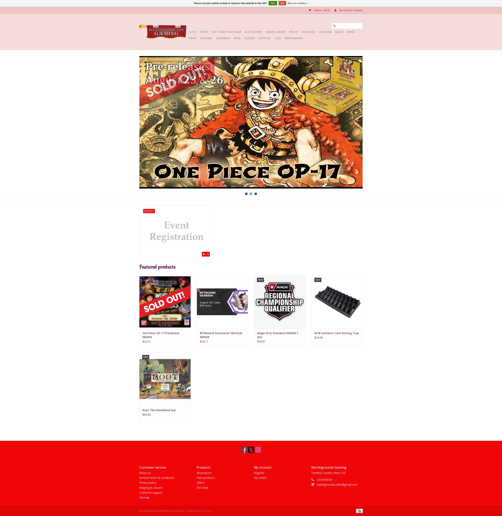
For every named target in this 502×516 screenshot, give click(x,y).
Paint (192, 38)
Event (204, 32)
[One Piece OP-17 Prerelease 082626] (165, 302)
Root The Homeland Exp (159, 410)
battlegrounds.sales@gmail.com (337, 484)
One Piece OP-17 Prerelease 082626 (160, 335)
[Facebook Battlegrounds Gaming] (244, 450)
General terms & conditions (156, 478)
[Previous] (147, 123)
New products (206, 478)
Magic (339, 32)
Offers (201, 482)
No (282, 3)
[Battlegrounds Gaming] (163, 32)
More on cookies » (298, 3)
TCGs (277, 38)
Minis (351, 32)
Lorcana (325, 32)
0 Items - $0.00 (321, 10)
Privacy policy (147, 482)
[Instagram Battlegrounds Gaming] (258, 450)
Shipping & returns (151, 488)
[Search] (334, 26)
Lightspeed (206, 510)
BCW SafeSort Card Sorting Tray (337, 333)
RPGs (237, 38)
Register (259, 473)
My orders (260, 478)
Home (192, 32)
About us (145, 473)
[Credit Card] (359, 510)
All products (204, 473)
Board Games (276, 32)
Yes (273, 3)
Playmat (206, 38)
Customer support (150, 492)
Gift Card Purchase (226, 32)
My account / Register (351, 10)
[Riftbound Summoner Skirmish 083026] (222, 302)
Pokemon (223, 38)
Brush (293, 32)
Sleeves (249, 38)
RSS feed (202, 488)
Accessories (253, 32)
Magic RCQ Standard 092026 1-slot (278, 335)
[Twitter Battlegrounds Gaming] (251, 450)
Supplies (264, 38)
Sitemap (144, 497)
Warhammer (294, 38)
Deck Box (308, 32)
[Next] (355, 123)
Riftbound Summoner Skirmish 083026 (221, 335)
